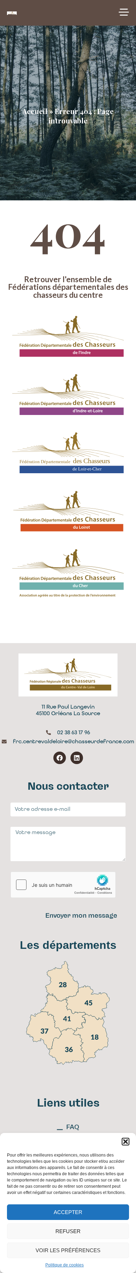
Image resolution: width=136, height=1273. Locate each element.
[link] (62, 981)
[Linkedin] (76, 758)
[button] (125, 1141)
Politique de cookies (64, 1265)
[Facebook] (59, 758)
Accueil (34, 111)
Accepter (68, 1212)
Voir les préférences (68, 1250)
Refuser (68, 1231)
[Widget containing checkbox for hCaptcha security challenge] (63, 885)
